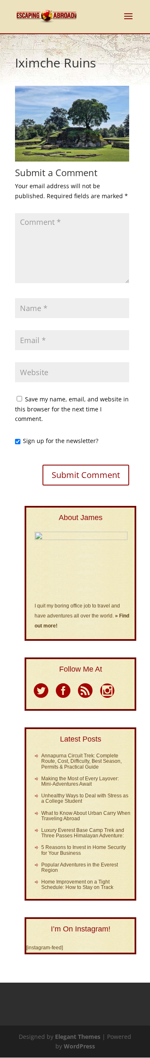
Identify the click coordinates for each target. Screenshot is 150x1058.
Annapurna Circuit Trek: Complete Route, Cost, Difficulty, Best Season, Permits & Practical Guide (81, 761)
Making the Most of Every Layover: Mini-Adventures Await (80, 781)
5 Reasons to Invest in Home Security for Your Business (83, 850)
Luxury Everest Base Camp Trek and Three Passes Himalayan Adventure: (82, 833)
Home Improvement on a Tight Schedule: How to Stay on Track (77, 884)
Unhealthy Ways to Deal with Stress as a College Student (84, 798)
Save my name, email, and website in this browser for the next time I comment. (72, 409)
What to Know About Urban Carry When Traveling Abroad (85, 816)
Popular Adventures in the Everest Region (79, 867)
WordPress (79, 1046)
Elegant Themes (77, 1037)
